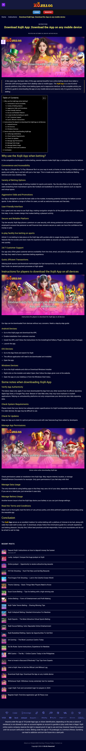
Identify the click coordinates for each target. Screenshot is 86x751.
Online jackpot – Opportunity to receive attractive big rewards (30, 564)
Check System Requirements (16, 136)
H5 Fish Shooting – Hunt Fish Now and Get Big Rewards (28, 571)
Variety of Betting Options (15, 106)
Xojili (6, 522)
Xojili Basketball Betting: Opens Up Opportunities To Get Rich (30, 633)
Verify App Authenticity (14, 134)
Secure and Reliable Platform (16, 112)
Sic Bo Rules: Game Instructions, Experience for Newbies (28, 647)
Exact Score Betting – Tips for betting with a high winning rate (31, 592)
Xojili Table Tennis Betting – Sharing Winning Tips (26, 605)
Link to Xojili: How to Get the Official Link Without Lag (27, 667)
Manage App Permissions (15, 141)
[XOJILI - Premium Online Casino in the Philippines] (43, 5)
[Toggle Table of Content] (43, 98)
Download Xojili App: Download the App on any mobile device (30, 674)
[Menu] (3, 4)
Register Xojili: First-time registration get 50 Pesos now (28, 695)
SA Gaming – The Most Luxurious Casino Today (26, 640)
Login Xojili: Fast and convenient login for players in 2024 (29, 688)
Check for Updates (12, 138)
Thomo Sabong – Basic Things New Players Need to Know (29, 585)
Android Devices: (12, 124)
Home (4, 17)
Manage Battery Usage (14, 145)
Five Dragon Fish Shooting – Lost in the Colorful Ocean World (30, 578)
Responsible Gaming (37, 743)
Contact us (58, 743)
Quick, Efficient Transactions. (16, 119)
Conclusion (8, 150)
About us (27, 743)
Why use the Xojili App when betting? (16, 101)
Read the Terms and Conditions (16, 147)
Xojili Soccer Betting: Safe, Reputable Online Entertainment (29, 626)
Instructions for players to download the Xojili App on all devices (25, 122)
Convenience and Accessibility (16, 103)
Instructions (12, 17)
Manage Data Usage (13, 143)
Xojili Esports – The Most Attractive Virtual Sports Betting (29, 619)
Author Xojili (53, 33)
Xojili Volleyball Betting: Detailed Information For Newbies (29, 612)
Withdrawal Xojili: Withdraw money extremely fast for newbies (31, 681)
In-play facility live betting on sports (17, 115)
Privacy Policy (49, 743)
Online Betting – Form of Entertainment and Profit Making (29, 599)
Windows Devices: (12, 129)
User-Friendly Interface (14, 110)
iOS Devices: (11, 127)
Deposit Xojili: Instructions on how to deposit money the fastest (31, 550)
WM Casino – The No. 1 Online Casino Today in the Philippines (31, 654)
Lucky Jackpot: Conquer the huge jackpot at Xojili (26, 557)
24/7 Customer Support (14, 117)
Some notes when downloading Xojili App (17, 131)
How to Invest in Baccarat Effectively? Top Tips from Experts (30, 660)
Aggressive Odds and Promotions (17, 108)
